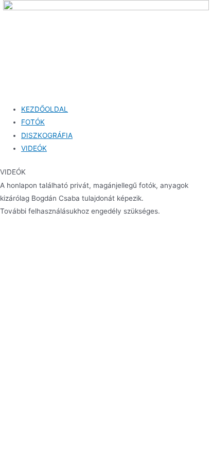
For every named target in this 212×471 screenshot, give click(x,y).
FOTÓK (33, 122)
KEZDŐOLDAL (44, 109)
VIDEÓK (34, 148)
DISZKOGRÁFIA (47, 135)
